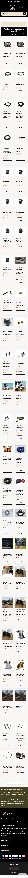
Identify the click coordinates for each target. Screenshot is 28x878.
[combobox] (18, 14)
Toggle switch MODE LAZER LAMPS (20, 212)
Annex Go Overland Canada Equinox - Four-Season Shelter (20, 582)
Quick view (21, 282)
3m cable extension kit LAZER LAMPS (7, 84)
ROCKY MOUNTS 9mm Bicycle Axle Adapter (7, 303)
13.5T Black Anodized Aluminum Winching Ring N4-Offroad (7, 492)
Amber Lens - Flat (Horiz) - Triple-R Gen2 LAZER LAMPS (20, 429)
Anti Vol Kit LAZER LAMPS (5, 736)
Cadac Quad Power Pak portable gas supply (20, 365)
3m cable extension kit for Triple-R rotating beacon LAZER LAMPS (7, 115)
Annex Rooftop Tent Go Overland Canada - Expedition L (7, 706)
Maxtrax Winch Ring (7, 522)
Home (3, 18)
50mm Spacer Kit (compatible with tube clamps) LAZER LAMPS (19, 149)
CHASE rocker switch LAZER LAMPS (20, 182)
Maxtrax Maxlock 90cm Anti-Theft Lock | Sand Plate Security (7, 766)
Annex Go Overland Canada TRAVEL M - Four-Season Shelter (7, 645)
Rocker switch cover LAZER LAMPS (7, 182)
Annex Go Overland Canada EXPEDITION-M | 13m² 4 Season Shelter (7, 613)
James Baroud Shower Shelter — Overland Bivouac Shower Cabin (20, 271)
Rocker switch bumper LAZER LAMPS (7, 241)
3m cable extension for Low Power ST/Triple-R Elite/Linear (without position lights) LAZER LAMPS (7, 150)
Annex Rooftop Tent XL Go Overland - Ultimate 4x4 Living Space (20, 707)
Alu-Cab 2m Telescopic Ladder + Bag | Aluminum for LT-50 (20, 397)
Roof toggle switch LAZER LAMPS (7, 270)
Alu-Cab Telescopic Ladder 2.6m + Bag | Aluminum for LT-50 (7, 397)
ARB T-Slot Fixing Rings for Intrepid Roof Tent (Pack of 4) (7, 554)
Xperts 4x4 (15, 872)
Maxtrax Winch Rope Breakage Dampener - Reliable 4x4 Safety (7, 460)
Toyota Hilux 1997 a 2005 (9, 18)
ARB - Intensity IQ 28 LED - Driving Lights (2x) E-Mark (20, 766)
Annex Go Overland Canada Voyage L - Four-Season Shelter (20, 613)
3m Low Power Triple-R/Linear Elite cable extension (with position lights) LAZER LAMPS (20, 116)
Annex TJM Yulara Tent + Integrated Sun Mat (7, 582)
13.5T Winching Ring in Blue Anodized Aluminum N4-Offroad (20, 460)
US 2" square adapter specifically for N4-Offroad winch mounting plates (7, 333)
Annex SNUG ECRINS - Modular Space (20, 675)
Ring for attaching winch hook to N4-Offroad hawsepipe (20, 524)
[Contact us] (22, 7)
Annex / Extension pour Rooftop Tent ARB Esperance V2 (20, 554)
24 (17, 783)
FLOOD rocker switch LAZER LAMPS (7, 212)
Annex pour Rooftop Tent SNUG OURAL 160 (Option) (20, 645)
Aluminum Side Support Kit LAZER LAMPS (6, 429)
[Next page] (20, 783)
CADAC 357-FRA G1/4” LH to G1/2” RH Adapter (19, 304)
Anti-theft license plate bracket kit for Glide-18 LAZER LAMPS (20, 737)
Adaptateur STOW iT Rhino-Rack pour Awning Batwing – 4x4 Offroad (7, 365)
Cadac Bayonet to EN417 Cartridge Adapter (20, 333)
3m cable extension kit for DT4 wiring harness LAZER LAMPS (20, 84)
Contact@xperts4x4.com (9, 825)
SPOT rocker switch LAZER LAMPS (20, 241)
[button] (2, 7)
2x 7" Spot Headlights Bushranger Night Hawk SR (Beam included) (7, 55)
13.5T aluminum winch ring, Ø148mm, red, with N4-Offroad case (20, 492)
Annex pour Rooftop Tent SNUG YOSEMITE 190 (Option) (7, 676)
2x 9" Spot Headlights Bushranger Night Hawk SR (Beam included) (20, 55)
